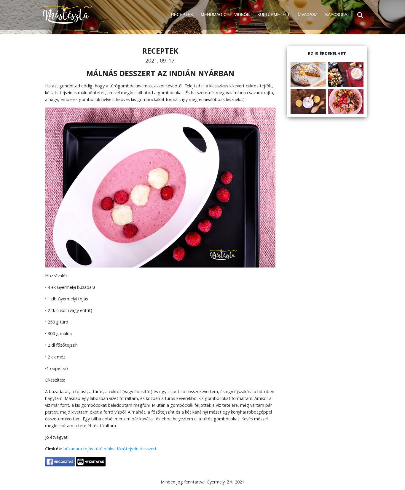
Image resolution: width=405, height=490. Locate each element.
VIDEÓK (242, 14)
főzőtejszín (127, 448)
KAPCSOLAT (337, 14)
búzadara (72, 448)
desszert (148, 448)
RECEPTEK (182, 14)
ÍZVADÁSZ (308, 14)
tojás (88, 448)
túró (98, 448)
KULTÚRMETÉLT (273, 14)
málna (110, 448)
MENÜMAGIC (214, 14)
